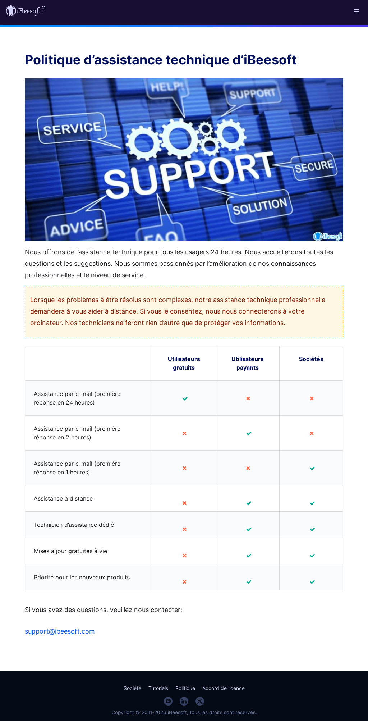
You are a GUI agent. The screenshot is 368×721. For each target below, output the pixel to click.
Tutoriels (158, 688)
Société (132, 688)
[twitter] (200, 701)
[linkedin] (184, 701)
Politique (185, 688)
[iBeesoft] (25, 10)
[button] (356, 10)
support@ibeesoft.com (60, 631)
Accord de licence (223, 688)
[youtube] (168, 701)
